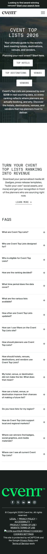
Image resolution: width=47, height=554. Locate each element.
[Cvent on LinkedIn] (23, 502)
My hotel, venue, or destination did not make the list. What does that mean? (18, 377)
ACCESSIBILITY (22, 521)
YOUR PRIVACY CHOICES (29, 531)
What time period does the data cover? (18, 285)
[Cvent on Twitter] (18, 502)
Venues (38, 73)
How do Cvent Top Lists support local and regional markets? (18, 422)
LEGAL (13, 518)
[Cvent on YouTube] (29, 502)
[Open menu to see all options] (43, 12)
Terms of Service (20, 543)
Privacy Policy (27, 540)
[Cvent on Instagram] (34, 502)
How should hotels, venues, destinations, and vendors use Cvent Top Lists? (17, 359)
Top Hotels (23, 63)
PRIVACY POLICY (27, 518)
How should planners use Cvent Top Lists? (18, 343)
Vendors (24, 83)
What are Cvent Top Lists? (15, 232)
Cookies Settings (24, 534)
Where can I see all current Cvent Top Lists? (19, 454)
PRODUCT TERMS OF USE (23, 524)
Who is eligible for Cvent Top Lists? (16, 259)
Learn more (22, 202)
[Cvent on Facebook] (12, 502)
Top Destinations (15, 73)
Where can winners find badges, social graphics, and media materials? (18, 438)
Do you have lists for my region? (18, 409)
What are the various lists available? (15, 300)
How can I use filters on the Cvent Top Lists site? (19, 329)
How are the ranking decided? (17, 272)
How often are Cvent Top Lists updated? (17, 314)
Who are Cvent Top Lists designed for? (19, 245)
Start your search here (28, 6)
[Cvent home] (9, 12)
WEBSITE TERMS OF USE (22, 527)
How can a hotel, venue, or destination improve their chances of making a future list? (19, 394)
